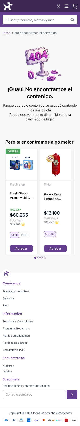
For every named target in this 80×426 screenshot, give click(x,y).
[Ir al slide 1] (35, 258)
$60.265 (19, 215)
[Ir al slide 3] (41, 258)
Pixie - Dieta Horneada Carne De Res (54, 196)
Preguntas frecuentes (16, 328)
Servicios (8, 298)
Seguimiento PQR (14, 349)
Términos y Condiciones (18, 321)
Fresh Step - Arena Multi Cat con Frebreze (21, 195)
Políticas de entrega (15, 342)
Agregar (21, 248)
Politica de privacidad (16, 335)
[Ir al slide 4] (45, 258)
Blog (5, 305)
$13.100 (52, 213)
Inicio (6, 33)
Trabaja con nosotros (16, 291)
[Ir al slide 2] (38, 258)
